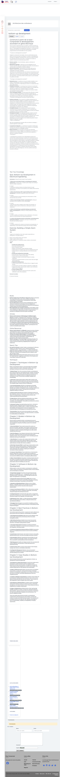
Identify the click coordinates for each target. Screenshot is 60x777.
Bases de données (36, 763)
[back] (58, 775)
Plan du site (42, 773)
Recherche (27, 30)
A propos (49, 1)
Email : (35, 728)
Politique (56, 774)
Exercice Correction (14, 276)
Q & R (25, 761)
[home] (5, 2)
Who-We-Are (48, 773)
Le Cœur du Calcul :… (14, 698)
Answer (12, 186)
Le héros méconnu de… (14, 687)
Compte (55, 1)
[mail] (44, 765)
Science (2, 33)
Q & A (2, 26)
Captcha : (18, 747)
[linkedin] (46, 765)
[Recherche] (16, 2)
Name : (17, 728)
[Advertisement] (30, 8)
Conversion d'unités (36, 761)
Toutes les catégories (14, 714)
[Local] (11, 2)
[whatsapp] (55, 765)
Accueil (2, 21)
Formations (34, 765)
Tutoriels (2, 23)
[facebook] (7, 762)
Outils (2, 28)
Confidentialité (55, 773)
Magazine (26, 767)
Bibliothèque (2, 30)
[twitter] (52, 765)
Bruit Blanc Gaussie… (14, 692)
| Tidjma (28, 773)
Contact (37, 773)
